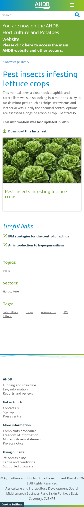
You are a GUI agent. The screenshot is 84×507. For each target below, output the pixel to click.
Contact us (11, 408)
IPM (65, 312)
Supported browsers (18, 466)
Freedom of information (20, 435)
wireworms (48, 312)
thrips (29, 312)
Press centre (12, 416)
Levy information (15, 389)
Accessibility (17, 458)
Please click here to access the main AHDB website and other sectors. (35, 48)
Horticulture (11, 291)
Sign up (8, 412)
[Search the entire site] (76, 15)
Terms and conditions (19, 462)
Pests (6, 271)
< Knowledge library (16, 62)
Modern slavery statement (22, 439)
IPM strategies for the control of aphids (38, 236)
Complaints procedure (19, 431)
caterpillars (10, 312)
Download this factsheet (27, 131)
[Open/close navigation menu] (72, 4)
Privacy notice (13, 443)
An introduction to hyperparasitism (36, 245)
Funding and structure (19, 385)
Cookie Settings (12, 504)
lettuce (7, 316)
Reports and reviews (18, 393)
